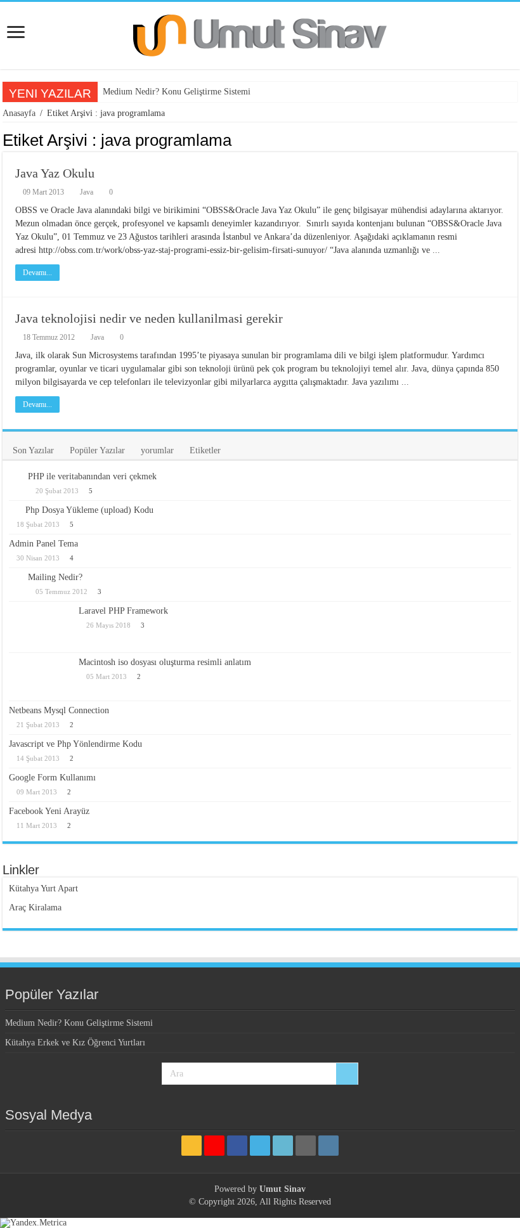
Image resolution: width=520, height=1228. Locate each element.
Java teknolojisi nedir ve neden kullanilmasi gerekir (149, 318)
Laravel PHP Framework (123, 611)
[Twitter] (260, 1145)
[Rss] (191, 1145)
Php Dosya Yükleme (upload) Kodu (89, 510)
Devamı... (37, 272)
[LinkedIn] (283, 1145)
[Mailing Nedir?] (15, 578)
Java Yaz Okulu (54, 173)
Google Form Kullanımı (52, 777)
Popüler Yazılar (97, 450)
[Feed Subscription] (513, 139)
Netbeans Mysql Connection (59, 710)
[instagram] (328, 1145)
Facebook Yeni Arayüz (49, 811)
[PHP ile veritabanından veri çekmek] (15, 477)
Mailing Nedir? (55, 577)
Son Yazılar (33, 450)
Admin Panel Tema (43, 543)
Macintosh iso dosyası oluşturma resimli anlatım (165, 662)
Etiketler (205, 450)
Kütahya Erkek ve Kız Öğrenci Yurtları (75, 1042)
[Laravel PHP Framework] (40, 627)
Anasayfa (19, 113)
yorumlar (157, 450)
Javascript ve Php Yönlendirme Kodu (75, 744)
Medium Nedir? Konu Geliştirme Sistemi (176, 91)
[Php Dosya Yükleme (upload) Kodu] (14, 510)
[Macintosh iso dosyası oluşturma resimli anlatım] (40, 676)
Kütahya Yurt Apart (43, 888)
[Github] (306, 1145)
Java (86, 192)
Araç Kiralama (35, 907)
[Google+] (214, 1145)
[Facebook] (237, 1145)
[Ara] (347, 1074)
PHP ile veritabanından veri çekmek (92, 476)
